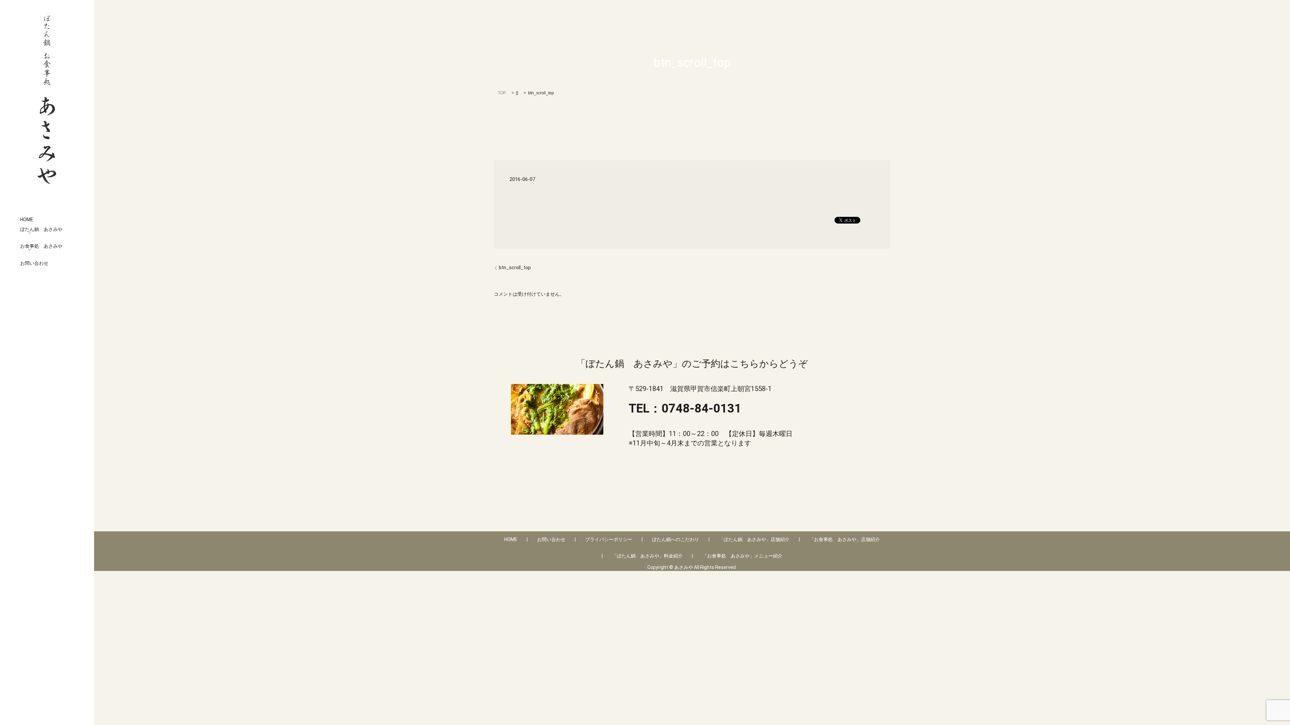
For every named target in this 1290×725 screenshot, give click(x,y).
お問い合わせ (34, 263)
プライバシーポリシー (608, 539)
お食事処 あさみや (41, 246)
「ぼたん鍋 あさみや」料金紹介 (647, 556)
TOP (502, 93)
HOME (26, 219)
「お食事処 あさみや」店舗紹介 (844, 539)
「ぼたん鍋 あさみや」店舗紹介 (754, 539)
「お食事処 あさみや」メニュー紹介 (742, 556)
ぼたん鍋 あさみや (41, 229)
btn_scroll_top (515, 267)
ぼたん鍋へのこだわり (675, 539)
